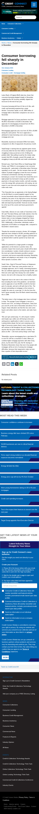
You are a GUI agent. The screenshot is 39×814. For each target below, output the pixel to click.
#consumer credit (7, 73)
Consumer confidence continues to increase (16, 422)
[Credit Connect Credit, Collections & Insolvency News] (14, 2)
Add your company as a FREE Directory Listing (19, 694)
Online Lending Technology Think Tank (16, 774)
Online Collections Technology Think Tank (17, 769)
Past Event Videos (24, 806)
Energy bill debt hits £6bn (10, 466)
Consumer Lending (7, 28)
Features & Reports (9, 737)
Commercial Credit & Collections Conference (18, 780)
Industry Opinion (8, 742)
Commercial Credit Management (12, 33)
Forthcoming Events (10, 806)
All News (6, 747)
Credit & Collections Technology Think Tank (17, 764)
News (3, 24)
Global (19, 38)
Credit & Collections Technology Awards (16, 758)
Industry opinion (14, 804)
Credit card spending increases (12, 499)
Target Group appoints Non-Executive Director (17, 520)
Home (4, 43)
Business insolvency (9, 721)
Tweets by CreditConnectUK (10, 667)
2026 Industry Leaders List (12, 808)
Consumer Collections (14, 24)
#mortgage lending (19, 73)
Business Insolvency (8, 38)
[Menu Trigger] (34, 5)
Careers (22, 804)
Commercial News (9, 731)
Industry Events (8, 785)
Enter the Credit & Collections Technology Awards (17, 687)
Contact (33, 806)
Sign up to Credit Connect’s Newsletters (16, 681)
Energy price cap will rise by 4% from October (17, 477)
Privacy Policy (23, 797)
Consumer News (8, 726)
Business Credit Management (13, 715)
